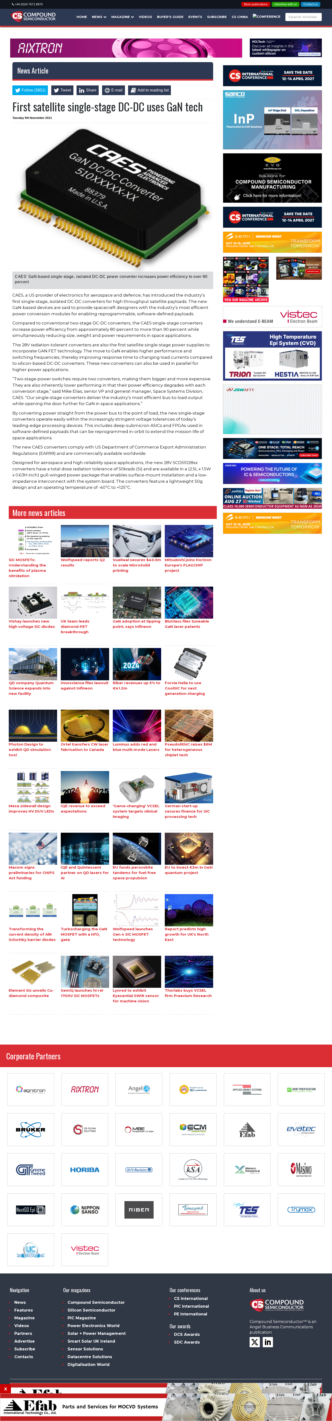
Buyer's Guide (170, 17)
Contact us (311, 4)
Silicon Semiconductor (91, 1310)
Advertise (24, 1341)
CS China (240, 17)
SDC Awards (187, 1342)
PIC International (191, 1306)
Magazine (121, 17)
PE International (190, 1314)
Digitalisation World (89, 1364)
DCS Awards (187, 1334)
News (97, 17)
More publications (256, 4)
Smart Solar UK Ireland (91, 1341)
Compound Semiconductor (96, 1302)
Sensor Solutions (85, 1349)
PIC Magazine (82, 1318)
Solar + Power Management (97, 1333)
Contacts (23, 1357)
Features (23, 1310)
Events (195, 17)
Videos (145, 17)
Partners (23, 1333)
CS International (191, 1298)
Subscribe (217, 17)
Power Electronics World (94, 1325)
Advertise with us (285, 4)
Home (82, 17)
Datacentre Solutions (90, 1357)
